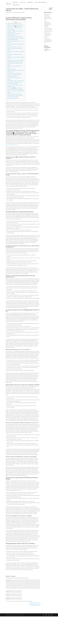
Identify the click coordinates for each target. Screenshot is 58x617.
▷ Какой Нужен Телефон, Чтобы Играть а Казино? (16, 70)
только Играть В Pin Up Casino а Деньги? (14, 93)
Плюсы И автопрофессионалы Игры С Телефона (15, 60)
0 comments (23, 12)
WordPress (22, 614)
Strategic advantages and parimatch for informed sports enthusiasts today (48, 30)
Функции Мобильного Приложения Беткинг (15, 36)
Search (50, 8)
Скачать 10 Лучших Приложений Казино (14, 73)
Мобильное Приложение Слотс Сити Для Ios (15, 46)
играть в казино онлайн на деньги (12, 144)
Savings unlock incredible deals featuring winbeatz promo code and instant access (48, 17)
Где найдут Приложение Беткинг (13, 98)
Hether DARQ (30, 2)
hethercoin (8, 12)
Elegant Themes (12, 614)
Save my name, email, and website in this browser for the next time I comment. (20, 601)
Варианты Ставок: (10, 71)
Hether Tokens (15, 2)
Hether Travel (22, 2)
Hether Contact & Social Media (40, 2)
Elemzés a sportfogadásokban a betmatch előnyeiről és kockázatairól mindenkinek (47, 24)
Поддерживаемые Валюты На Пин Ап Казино (15, 61)
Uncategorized (18, 12)
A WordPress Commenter (46, 49)
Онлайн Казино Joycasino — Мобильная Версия (15, 80)
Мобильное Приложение (11, 68)
